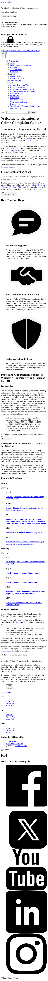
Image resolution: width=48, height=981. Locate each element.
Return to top (6, 692)
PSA (30, 140)
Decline (9, 688)
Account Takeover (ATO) (19, 85)
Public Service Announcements (21, 65)
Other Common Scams (18, 102)
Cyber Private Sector (13, 81)
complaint (13, 150)
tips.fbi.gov (37, 189)
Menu (4, 53)
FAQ (15, 622)
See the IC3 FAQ (21, 746)
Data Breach (14, 96)
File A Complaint (12, 61)
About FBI (10, 719)
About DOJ (10, 732)
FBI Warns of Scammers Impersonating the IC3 (24, 533)
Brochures (14, 68)
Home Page (10, 701)
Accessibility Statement (14, 744)
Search (3, 112)
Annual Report (6, 439)
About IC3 (10, 706)
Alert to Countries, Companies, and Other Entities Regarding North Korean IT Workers (25, 592)
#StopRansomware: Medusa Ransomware (22, 573)
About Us (7, 167)
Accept (9, 686)
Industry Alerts (15, 76)
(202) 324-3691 (11, 741)
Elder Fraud (14, 98)
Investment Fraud (16, 100)
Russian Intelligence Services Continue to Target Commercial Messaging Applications (25, 543)
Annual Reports (16, 70)
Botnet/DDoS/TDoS (17, 87)
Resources (14, 72)
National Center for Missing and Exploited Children (23, 186)
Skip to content (6, 2)
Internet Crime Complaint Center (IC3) (24, 51)
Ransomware (15, 104)
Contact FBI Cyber (17, 78)
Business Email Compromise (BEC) (23, 89)
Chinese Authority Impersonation (22, 91)
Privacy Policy (6, 651)
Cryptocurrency (16, 93)
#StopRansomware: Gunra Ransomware (22, 582)
